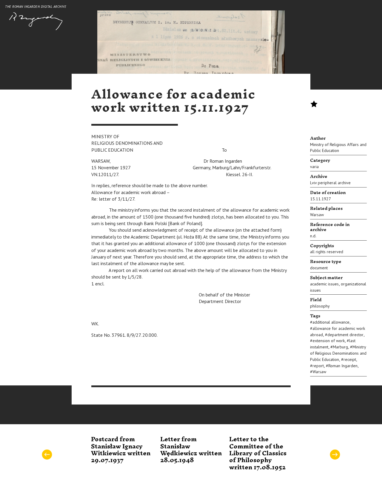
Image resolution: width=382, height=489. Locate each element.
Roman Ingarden (343, 365)
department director (345, 334)
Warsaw (317, 214)
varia (314, 166)
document (319, 267)
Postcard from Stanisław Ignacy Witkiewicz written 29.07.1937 (120, 450)
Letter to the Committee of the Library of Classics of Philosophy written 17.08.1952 (257, 453)
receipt (350, 359)
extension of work (328, 340)
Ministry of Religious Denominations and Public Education (338, 353)
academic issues (324, 284)
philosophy (320, 306)
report (318, 365)
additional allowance (330, 322)
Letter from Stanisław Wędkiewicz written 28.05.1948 (191, 450)
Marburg (340, 347)
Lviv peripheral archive (330, 182)
